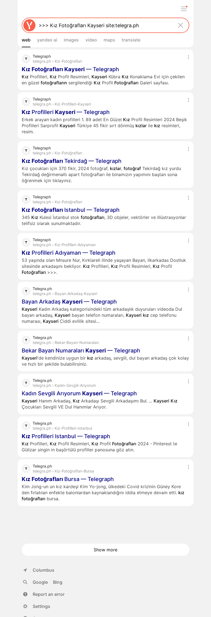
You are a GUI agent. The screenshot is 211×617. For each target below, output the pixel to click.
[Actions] (188, 57)
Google (40, 582)
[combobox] (104, 25)
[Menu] (183, 8)
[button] (44, 594)
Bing (57, 582)
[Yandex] (29, 25)
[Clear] (180, 25)
